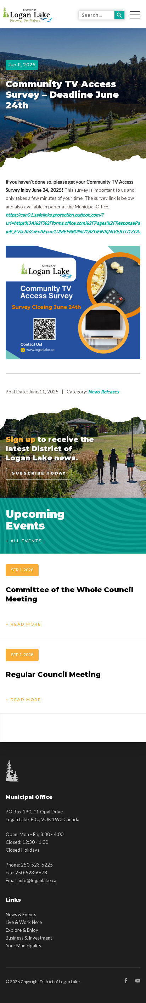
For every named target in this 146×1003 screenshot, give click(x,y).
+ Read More (23, 624)
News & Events (21, 914)
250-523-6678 (31, 872)
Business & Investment (29, 938)
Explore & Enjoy (22, 930)
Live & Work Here (24, 922)
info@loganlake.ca (37, 880)
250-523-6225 (37, 865)
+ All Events (24, 541)
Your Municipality (23, 945)
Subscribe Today (39, 473)
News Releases (103, 391)
